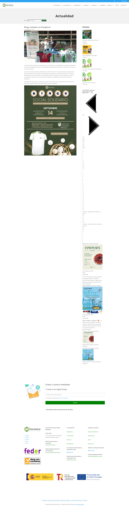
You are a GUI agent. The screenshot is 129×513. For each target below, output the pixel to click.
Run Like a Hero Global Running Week (91, 69)
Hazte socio (124, 5)
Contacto (85, 500)
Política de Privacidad (62, 398)
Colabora (109, 5)
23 (83, 210)
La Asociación (66, 5)
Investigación (77, 5)
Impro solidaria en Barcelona (89, 55)
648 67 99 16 (70, 452)
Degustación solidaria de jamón (90, 243)
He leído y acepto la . (57, 398)
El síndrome (57, 5)
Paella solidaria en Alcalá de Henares (91, 285)
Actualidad (102, 5)
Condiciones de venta (76, 500)
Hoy (83, 114)
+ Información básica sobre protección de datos (59, 409)
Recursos (94, 5)
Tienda (117, 5)
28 (83, 222)
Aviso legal (44, 500)
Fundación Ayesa (80, 504)
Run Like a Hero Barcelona (89, 82)
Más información (86, 284)
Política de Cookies (65, 500)
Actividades (85, 274)
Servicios (86, 5)
